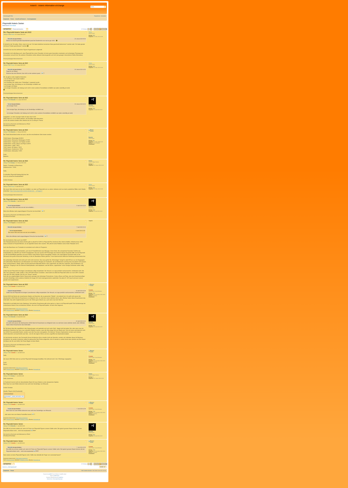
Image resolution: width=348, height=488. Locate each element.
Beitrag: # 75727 (7, 443)
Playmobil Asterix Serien (13, 23)
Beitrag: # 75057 (7, 65)
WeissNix (10, 38)
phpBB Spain (56, 475)
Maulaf (14, 25)
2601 (94, 35)
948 (93, 140)
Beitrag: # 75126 (7, 162)
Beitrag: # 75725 (7, 404)
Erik (11, 25)
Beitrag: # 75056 (7, 34)
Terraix (90, 32)
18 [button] (105, 29)
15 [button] (97, 29)
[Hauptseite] (16, 8)
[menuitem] (12, 16)
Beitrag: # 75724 (7, 376)
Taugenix (10, 290)
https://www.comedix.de (22, 308)
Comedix (91, 290)
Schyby (90, 160)
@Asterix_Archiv (24, 310)
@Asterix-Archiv (10, 310)
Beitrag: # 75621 (7, 352)
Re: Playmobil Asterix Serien (13, 350)
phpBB (49, 474)
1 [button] (91, 29)
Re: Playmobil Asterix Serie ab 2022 (17, 32)
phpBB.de (61, 477)
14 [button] (94, 29)
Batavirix (91, 137)
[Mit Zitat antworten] (85, 32)
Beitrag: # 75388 (7, 222)
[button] (88, 29)
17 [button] (102, 29)
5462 (94, 108)
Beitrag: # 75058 (7, 99)
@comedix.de (36, 310)
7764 (94, 293)
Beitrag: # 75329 (7, 186)
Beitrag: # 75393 (7, 316)
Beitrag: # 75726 (7, 426)
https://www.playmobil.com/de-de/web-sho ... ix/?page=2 (26, 191)
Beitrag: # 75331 (7, 201)
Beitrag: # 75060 (7, 132)
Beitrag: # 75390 (7, 286)
